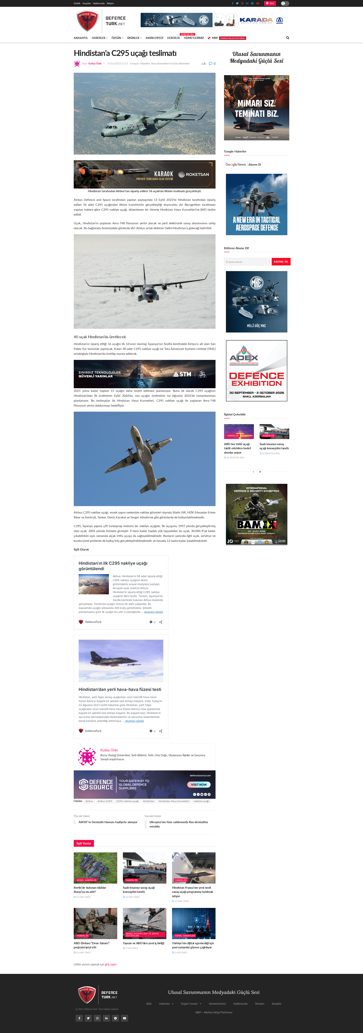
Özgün (116, 38)
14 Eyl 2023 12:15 (117, 63)
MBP (228, 38)
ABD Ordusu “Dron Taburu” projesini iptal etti (91, 945)
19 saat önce (181, 901)
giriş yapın (110, 964)
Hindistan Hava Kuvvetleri (174, 801)
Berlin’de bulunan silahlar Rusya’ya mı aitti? (90, 889)
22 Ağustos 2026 (271, 453)
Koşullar (87, 3)
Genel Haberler (87, 880)
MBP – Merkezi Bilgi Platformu (213, 1012)
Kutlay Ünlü (94, 63)
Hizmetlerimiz (194, 38)
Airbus (89, 801)
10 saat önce (83, 896)
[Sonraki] (260, 471)
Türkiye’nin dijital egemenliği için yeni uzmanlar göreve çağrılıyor (193, 945)
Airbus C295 (105, 801)
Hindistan (148, 801)
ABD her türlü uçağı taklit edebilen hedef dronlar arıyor (237, 448)
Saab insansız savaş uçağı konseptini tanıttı (139, 889)
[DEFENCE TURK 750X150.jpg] (145, 373)
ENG (271, 3)
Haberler (98, 38)
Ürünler (133, 38)
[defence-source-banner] (145, 784)
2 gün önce (131, 948)
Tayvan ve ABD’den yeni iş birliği (143, 943)
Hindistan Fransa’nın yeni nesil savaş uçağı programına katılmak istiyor (192, 891)
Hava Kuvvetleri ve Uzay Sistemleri (170, 63)
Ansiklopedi (154, 38)
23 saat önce (83, 952)
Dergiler (173, 37)
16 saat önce (132, 896)
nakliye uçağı (201, 801)
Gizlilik (77, 3)
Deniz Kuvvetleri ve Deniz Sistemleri (142, 934)
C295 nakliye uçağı (127, 801)
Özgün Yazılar (189, 1003)
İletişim (110, 3)
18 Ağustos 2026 (235, 457)
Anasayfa (81, 38)
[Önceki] (253, 471)
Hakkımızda (99, 3)
